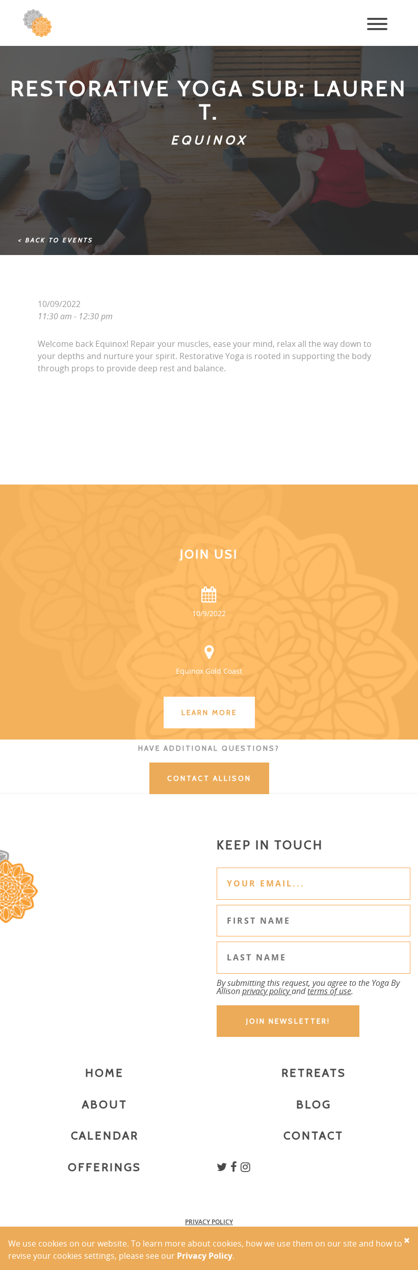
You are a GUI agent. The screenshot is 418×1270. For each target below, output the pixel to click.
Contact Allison (209, 778)
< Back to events (55, 240)
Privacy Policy (209, 1221)
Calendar (105, 1135)
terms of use (329, 991)
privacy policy (267, 991)
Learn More (209, 712)
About (104, 1104)
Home (104, 1073)
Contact (313, 1135)
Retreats (313, 1073)
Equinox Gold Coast (209, 671)
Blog (313, 1104)
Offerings (104, 1167)
